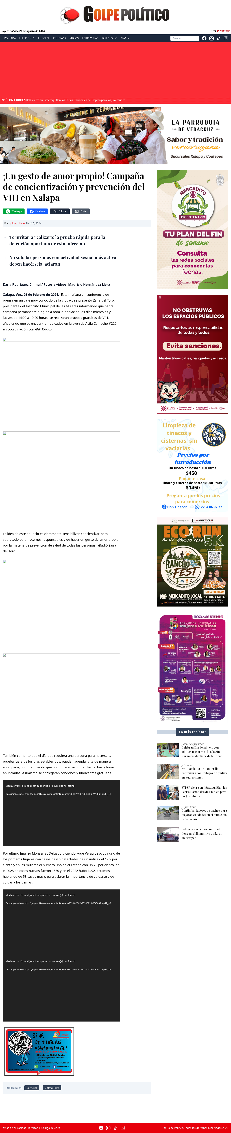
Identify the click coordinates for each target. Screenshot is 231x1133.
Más (123, 38)
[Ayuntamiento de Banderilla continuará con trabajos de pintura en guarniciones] (168, 771)
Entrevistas (90, 38)
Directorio (109, 38)
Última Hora (52, 1087)
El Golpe (43, 38)
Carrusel (32, 1087)
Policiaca (59, 38)
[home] (115, 14)
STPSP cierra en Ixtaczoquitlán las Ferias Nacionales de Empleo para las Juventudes (63, 100)
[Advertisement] (115, 70)
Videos (74, 38)
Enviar (83, 211)
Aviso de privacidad (15, 1128)
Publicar (63, 211)
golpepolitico (17, 223)
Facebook (40, 211)
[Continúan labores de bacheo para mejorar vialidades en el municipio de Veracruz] (168, 813)
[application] (61, 813)
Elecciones (26, 38)
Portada (10, 38)
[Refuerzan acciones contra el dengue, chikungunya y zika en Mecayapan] (168, 834)
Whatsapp (17, 211)
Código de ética (50, 1128)
